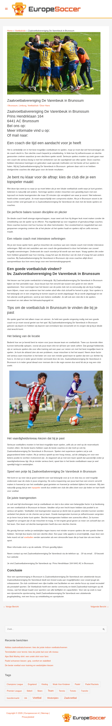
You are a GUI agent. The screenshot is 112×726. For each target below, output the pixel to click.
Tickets (73, 691)
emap (46, 713)
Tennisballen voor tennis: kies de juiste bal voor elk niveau (31, 652)
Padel (77, 684)
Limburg (22, 105)
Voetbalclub (33, 105)
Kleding (45, 684)
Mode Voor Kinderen (61, 684)
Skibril (29, 691)
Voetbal (37, 697)
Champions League (15, 684)
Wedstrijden (52, 698)
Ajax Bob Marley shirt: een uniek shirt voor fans (26, 656)
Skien (39, 691)
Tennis (62, 691)
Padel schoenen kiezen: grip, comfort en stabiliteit (28, 661)
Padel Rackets (92, 684)
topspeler (36, 488)
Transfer (84, 691)
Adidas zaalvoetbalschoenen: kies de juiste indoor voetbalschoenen (36, 647)
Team (51, 691)
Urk (25, 698)
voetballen (28, 537)
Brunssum (13, 105)
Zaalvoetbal (70, 698)
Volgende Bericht (100, 607)
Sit (42, 713)
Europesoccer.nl (31, 713)
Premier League (14, 691)
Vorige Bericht (11, 607)
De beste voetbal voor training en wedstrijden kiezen (29, 665)
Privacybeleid (28, 717)
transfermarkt (13, 698)
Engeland (32, 684)
